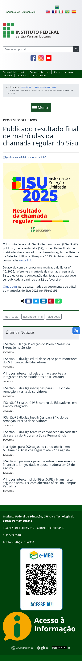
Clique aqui (10, 286)
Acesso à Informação (14, 72)
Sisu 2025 (54, 316)
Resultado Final (33, 316)
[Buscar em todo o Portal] (76, 49)
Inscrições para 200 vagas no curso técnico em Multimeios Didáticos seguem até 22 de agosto (36, 448)
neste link (25, 260)
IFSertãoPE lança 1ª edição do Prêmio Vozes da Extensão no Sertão (36, 346)
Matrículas (11, 316)
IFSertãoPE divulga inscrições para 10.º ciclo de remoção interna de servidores (36, 390)
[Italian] (61, 11)
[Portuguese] (57, 7)
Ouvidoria (22, 75)
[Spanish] (74, 11)
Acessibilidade (13, 11)
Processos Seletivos (45, 87)
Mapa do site (29, 11)
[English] (48, 11)
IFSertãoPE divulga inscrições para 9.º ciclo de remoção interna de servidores (35, 419)
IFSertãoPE (25, 87)
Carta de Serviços (63, 72)
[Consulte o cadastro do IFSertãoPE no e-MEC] (41, 579)
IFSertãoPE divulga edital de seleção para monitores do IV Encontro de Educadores (40, 360)
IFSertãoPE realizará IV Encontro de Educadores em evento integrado (40, 404)
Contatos (7, 75)
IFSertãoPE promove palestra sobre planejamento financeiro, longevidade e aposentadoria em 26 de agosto (39, 464)
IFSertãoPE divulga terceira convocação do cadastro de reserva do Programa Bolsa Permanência (40, 433)
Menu (44, 107)
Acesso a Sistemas (40, 72)
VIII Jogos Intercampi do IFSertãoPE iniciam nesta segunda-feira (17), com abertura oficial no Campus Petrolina (39, 482)
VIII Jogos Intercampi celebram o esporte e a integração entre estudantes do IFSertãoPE (34, 375)
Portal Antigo (39, 75)
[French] (54, 11)
